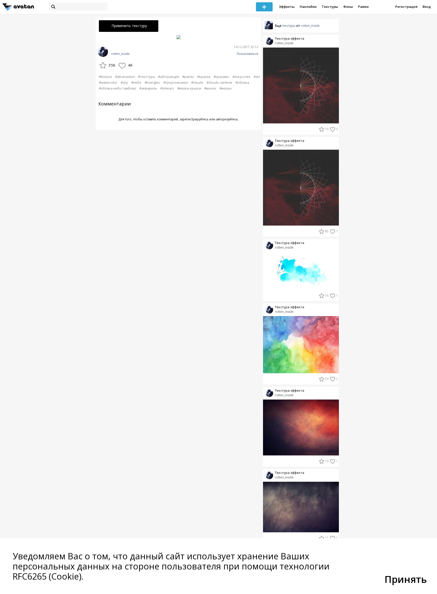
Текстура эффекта (289, 38)
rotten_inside (120, 53)
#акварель (148, 88)
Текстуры (330, 6)
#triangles (152, 82)
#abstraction (125, 76)
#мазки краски (189, 88)
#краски (203, 76)
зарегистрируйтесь (194, 119)
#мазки (225, 88)
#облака (242, 82)
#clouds (197, 82)
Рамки (363, 6)
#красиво (221, 76)
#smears (167, 88)
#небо (136, 82)
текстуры (288, 26)
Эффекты (287, 6)
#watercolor (108, 82)
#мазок (210, 88)
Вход (427, 6)
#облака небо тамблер (117, 88)
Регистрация (406, 6)
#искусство (241, 76)
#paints (188, 76)
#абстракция (168, 76)
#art (257, 76)
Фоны (348, 6)
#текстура (146, 76)
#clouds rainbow (219, 82)
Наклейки (308, 6)
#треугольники (175, 82)
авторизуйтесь (227, 119)
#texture (105, 76)
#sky (124, 82)
